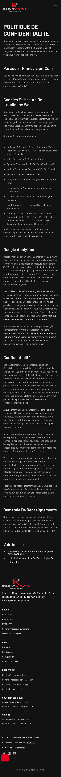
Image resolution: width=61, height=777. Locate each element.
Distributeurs (7, 652)
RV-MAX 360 (7, 619)
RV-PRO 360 (7, 624)
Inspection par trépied (11, 633)
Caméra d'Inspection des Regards (16, 684)
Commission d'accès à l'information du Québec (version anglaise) (30, 552)
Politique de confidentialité (13, 747)
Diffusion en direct (10, 661)
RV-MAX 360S (8, 614)
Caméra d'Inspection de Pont (14, 675)
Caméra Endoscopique (12, 689)
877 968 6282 (23, 702)
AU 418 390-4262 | (10, 719)
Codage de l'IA (8, 656)
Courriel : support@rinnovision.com (17, 706)
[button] (55, 6)
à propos (6, 647)
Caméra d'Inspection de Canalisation (17, 679)
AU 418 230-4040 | (10, 702)
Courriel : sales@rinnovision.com (16, 723)
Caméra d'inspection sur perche (15, 628)
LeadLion (30, 742)
